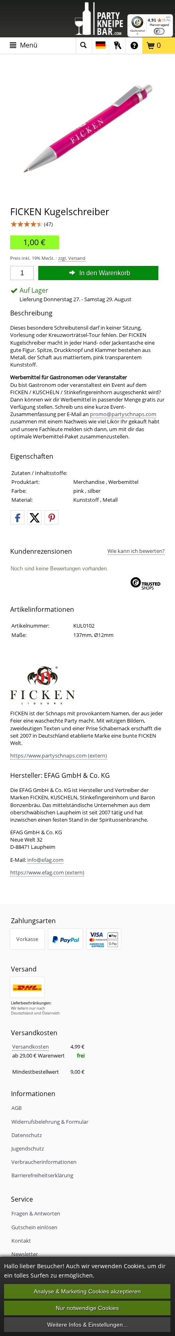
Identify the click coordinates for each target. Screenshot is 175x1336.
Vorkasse (27, 939)
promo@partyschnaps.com (123, 414)
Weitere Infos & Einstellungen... (87, 1324)
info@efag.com (45, 859)
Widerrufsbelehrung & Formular (49, 1121)
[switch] (159, 31)
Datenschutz (26, 1135)
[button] (17, 518)
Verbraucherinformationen (44, 1161)
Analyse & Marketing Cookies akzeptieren (87, 1291)
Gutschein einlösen (34, 1227)
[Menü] (168, 19)
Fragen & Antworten (35, 1213)
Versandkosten (30, 1046)
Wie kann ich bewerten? (136, 551)
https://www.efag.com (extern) (47, 872)
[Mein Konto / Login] (117, 45)
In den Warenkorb (104, 273)
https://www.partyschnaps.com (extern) (58, 755)
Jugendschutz (27, 1148)
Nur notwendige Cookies (87, 1308)
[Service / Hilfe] (134, 45)
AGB (16, 1108)
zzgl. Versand (71, 258)
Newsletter (24, 1254)
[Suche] (84, 45)
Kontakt (21, 1240)
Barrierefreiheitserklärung (42, 1175)
